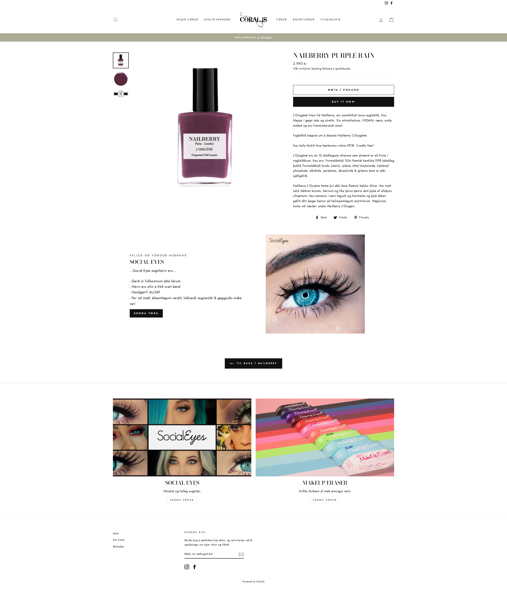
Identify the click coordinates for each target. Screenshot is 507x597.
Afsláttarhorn (217, 19)
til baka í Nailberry (256, 363)
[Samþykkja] (241, 554)
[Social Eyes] (182, 437)
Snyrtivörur (304, 19)
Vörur (281, 19)
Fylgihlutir (331, 19)
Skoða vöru (146, 313)
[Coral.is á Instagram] (186, 567)
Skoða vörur (182, 500)
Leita (116, 533)
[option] (253, 37)
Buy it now (343, 102)
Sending (316, 69)
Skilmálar (118, 546)
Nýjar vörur (187, 19)
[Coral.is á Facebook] (194, 567)
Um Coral (118, 540)
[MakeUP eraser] (325, 437)
